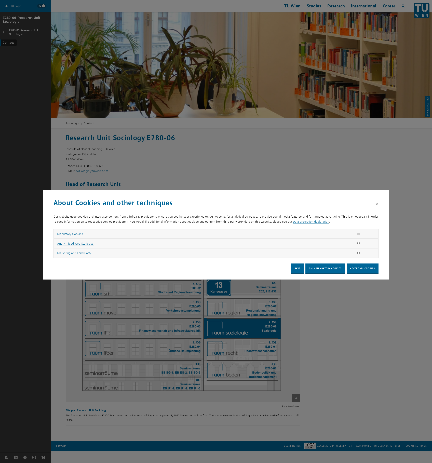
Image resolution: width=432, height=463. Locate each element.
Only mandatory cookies (325, 268)
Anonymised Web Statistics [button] (75, 243)
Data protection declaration (311, 221)
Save (298, 268)
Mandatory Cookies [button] (70, 234)
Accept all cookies (362, 268)
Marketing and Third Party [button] (74, 253)
